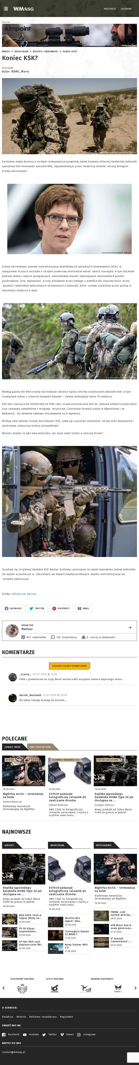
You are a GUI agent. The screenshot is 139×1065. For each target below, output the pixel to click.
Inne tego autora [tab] (40, 747)
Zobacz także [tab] (12, 747)
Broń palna (21, 51)
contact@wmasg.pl (13, 1052)
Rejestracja (110, 9)
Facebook (13, 1034)
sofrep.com (19, 594)
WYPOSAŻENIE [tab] (104, 845)
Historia (21, 1016)
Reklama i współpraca (43, 1016)
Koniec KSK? (70, 51)
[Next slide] (135, 988)
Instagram (89, 1034)
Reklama (6, 22)
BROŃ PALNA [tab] (57, 845)
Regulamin (66, 1016)
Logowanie (126, 9)
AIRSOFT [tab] (9, 845)
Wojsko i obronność (45, 51)
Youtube (33, 1034)
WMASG (6, 51)
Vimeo (69, 1034)
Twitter (52, 1034)
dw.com (31, 594)
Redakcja (7, 1016)
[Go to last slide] (3, 988)
